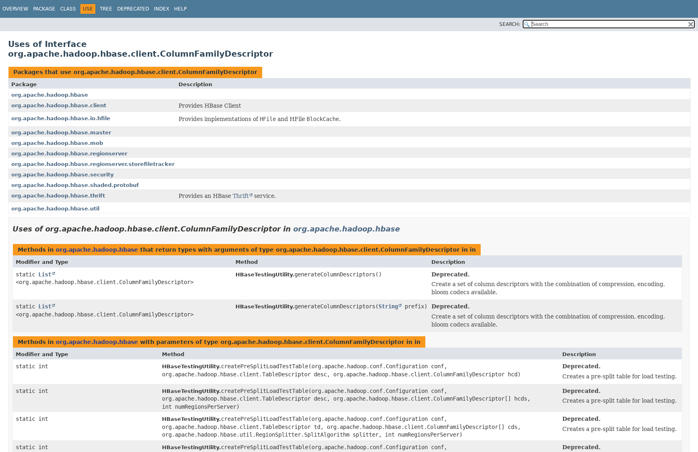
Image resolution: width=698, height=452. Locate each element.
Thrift (241, 196)
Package (44, 9)
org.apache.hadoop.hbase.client (58, 105)
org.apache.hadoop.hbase (49, 95)
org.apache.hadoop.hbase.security (62, 175)
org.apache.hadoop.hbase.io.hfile (60, 118)
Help (180, 9)
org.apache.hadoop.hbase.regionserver (69, 154)
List (44, 274)
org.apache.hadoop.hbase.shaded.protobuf (75, 185)
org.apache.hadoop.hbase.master (61, 132)
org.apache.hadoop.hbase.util (55, 209)
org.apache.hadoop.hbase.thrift (58, 196)
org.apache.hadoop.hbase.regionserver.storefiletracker (92, 164)
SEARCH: (509, 24)
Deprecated (133, 9)
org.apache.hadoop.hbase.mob (57, 143)
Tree (106, 9)
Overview (15, 9)
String (388, 306)
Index (161, 9)
